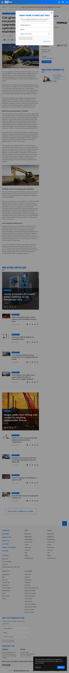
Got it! (61, 667)
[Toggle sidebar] (2, 2)
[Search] (67, 2)
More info (38, 667)
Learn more (46, 41)
